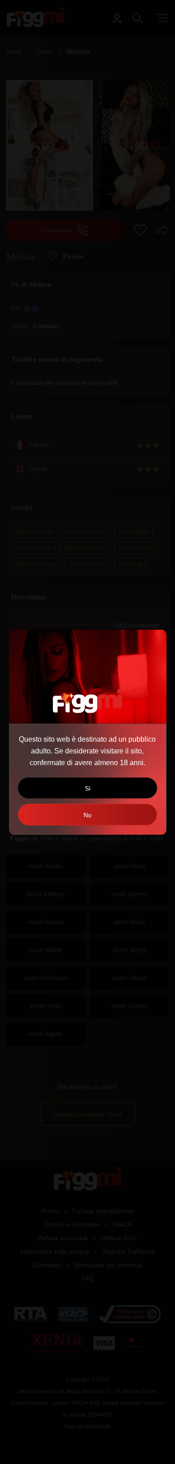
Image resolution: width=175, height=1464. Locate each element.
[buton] (87, 814)
